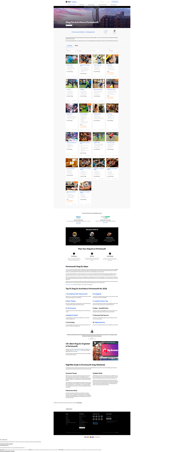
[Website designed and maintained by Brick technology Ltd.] (116, 432)
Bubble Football (72, 315)
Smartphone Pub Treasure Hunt (77, 294)
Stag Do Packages (91, 4)
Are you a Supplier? (82, 421)
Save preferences (7, 451)
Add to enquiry (74, 76)
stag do (67, 269)
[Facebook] (93, 416)
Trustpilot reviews (69, 25)
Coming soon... (68, 421)
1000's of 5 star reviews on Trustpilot (77, 350)
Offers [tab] (76, 45)
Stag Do (74, 2)
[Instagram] (96, 419)
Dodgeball (97, 294)
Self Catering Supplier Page (83, 422)
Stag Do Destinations (71, 4)
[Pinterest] (93, 419)
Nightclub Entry (100, 322)
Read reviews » (105, 222)
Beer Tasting (71, 301)
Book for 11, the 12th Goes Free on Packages (92, 6)
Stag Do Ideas (81, 4)
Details (68, 76)
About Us (80, 417)
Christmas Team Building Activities (71, 422)
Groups (67, 418)
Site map (80, 426)
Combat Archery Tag (101, 301)
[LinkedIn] (101, 416)
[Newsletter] (99, 419)
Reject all (1, 451)
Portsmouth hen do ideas (70, 284)
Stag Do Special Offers (102, 4)
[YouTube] (99, 416)
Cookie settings (79, 402)
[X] (96, 416)
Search (67, 423)
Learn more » (78, 223)
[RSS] (101, 419)
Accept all (12, 451)
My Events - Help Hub (82, 425)
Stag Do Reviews (113, 4)
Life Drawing (71, 308)
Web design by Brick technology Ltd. (108, 432)
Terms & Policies (81, 423)
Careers (80, 418)
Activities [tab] (69, 45)
